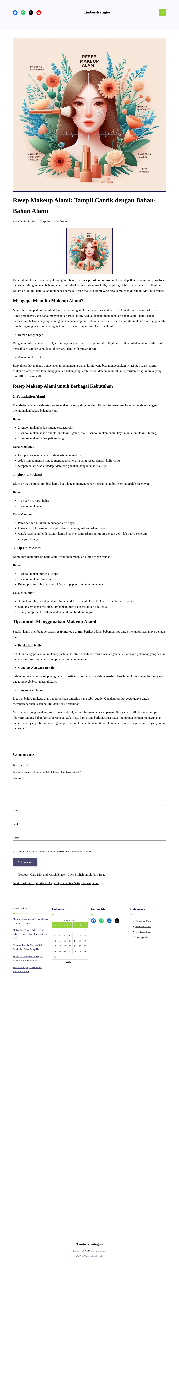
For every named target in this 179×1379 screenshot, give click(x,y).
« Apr (68, 961)
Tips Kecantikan (143, 932)
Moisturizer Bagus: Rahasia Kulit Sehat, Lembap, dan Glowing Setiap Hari (30, 934)
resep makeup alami (89, 290)
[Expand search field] (162, 12)
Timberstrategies (97, 12)
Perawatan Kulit (143, 921)
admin (16, 221)
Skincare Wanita (59, 221)
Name (16, 810)
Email (16, 824)
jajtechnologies (100, 1251)
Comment (18, 778)
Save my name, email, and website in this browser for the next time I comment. (54, 851)
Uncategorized (142, 937)
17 (54, 946)
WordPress (89, 1251)
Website (16, 837)
